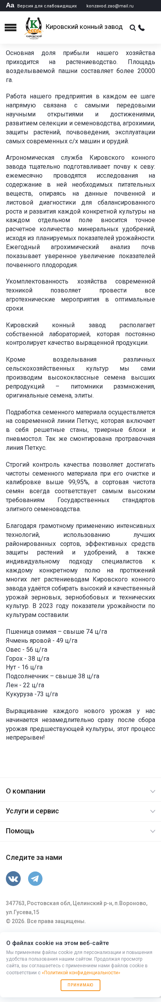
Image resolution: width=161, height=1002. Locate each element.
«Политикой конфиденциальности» (81, 972)
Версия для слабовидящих (41, 6)
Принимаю (80, 985)
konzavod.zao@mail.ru (110, 6)
